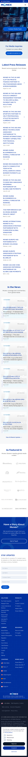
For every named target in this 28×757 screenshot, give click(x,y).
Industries (3, 623)
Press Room (18, 635)
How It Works (4, 643)
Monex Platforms (19, 611)
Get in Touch (14, 541)
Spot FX (17, 601)
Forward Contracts (19, 603)
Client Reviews (4, 645)
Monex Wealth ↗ (19, 667)
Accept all (14, 748)
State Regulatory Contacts (17, 703)
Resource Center (19, 630)
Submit (5, 587)
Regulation (3, 638)
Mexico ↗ (5, 667)
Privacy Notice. (9, 732)
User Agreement (6, 710)
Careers (3, 640)
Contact (3, 650)
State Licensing (5, 707)
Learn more (14, 751)
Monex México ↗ (19, 662)
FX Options (18, 606)
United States (6, 663)
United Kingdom (7, 674)
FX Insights (17, 633)
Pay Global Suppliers (6, 601)
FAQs (2, 653)
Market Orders (18, 608)
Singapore (5, 686)
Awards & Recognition (6, 635)
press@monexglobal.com (14, 53)
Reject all (14, 743)
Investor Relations (5, 633)
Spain (4, 678)
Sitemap (3, 655)
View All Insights (11, 34)
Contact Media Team (15, 29)
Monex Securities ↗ (20, 664)
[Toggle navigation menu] (25, 4)
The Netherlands (7, 682)
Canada (5, 670)
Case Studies (4, 648)
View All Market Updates (13, 437)
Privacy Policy (14, 710)
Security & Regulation (15, 707)
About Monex (4, 630)
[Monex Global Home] (6, 5)
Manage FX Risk (5, 603)
